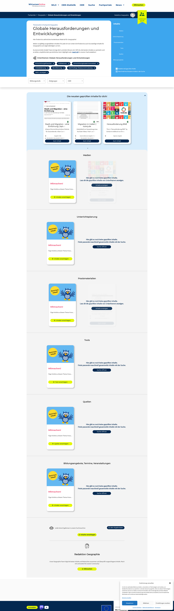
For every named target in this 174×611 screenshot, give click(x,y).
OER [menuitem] (82, 5)
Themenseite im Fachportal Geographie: (45, 25)
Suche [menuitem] (91, 5)
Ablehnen (146, 603)
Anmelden (32, 607)
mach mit (75, 52)
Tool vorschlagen (61, 382)
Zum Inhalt (57, 141)
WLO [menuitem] (53, 5)
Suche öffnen (102, 247)
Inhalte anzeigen (102, 185)
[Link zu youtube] (46, 607)
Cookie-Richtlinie (137, 607)
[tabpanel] (57, 122)
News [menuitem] (119, 5)
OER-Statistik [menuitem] (69, 5)
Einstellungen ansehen (163, 603)
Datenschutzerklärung (148, 607)
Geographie (42, 15)
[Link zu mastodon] (41, 607)
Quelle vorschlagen (61, 444)
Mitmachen (88, 569)
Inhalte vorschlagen (63, 197)
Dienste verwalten (126, 598)
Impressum (158, 607)
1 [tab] (88, 148)
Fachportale (32, 15)
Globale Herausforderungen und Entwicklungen (64, 15)
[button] (170, 583)
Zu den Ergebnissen (115, 528)
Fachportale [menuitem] (105, 5)
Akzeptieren (129, 603)
